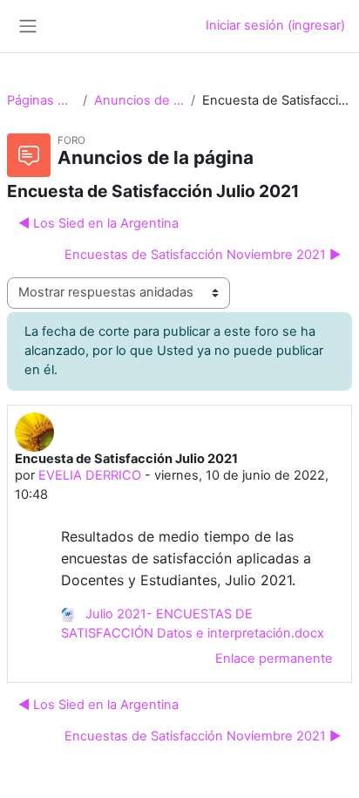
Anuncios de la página (139, 100)
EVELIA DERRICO (89, 475)
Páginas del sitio (41, 100)
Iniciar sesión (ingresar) (275, 25)
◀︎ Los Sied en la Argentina (98, 223)
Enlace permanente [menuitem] (274, 658)
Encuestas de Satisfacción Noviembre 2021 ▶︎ (202, 255)
